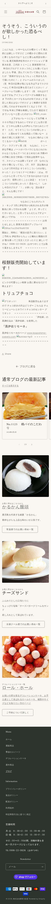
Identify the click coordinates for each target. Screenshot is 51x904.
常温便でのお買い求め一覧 (20, 529)
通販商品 (10, 745)
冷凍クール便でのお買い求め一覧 (23, 624)
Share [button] (8, 354)
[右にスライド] (32, 444)
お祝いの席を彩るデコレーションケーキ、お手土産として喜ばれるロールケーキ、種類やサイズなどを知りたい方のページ (25, 699)
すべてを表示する (10, 385)
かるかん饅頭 (15, 507)
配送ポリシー (12, 801)
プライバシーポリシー (16, 788)
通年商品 (10, 764)
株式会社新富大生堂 (20, 899)
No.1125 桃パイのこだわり (24, 426)
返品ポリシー (12, 795)
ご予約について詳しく (17, 712)
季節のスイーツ (13, 752)
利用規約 (10, 807)
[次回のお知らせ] (46, 4)
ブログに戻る (28, 366)
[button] (6, 12)
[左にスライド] (19, 444)
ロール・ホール (17, 688)
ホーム (9, 739)
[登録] (42, 866)
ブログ (9, 771)
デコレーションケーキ (16, 758)
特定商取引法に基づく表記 (18, 814)
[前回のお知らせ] (5, 4)
